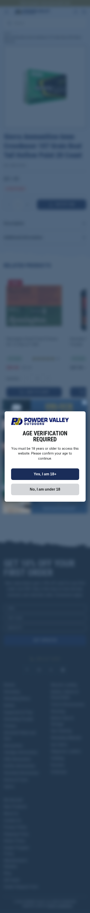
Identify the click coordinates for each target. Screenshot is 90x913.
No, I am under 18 (45, 489)
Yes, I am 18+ (45, 474)
